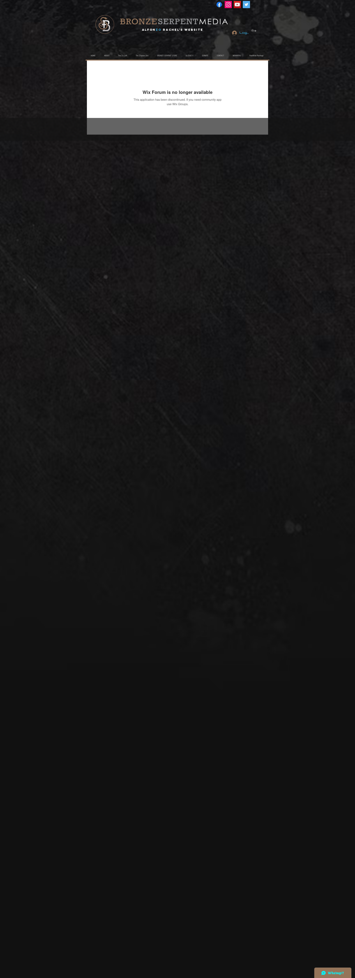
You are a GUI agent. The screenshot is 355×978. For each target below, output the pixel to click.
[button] (254, 30)
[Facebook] (219, 4)
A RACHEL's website (172, 29)
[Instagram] (228, 4)
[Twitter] (246, 4)
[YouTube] (237, 4)
